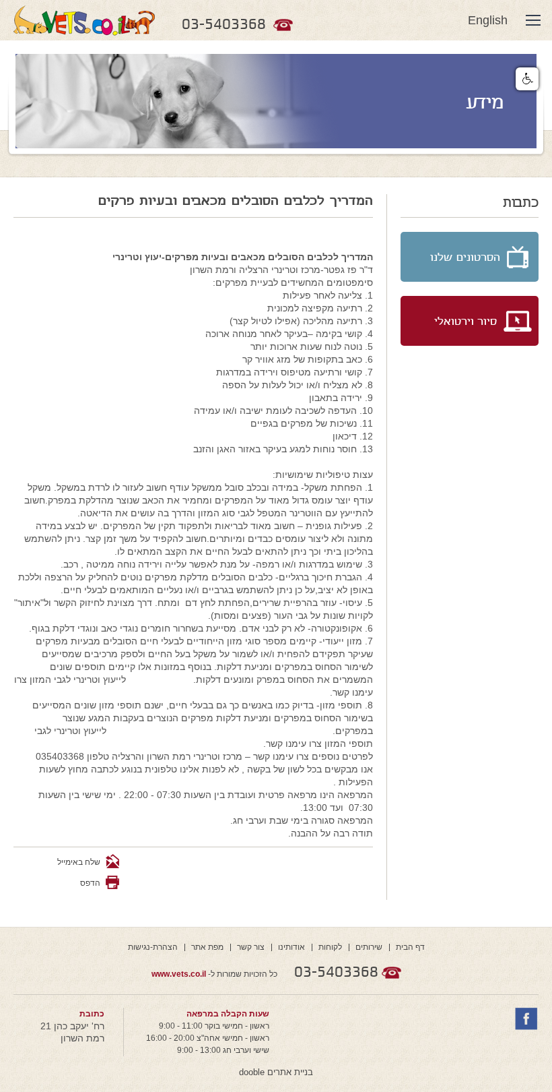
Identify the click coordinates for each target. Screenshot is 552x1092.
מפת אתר (207, 947)
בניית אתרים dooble (276, 1072)
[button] (527, 78)
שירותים (368, 947)
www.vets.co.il (178, 974)
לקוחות (330, 947)
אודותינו (291, 947)
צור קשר (251, 947)
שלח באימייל (79, 862)
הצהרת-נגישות (153, 947)
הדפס (90, 883)
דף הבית (410, 947)
